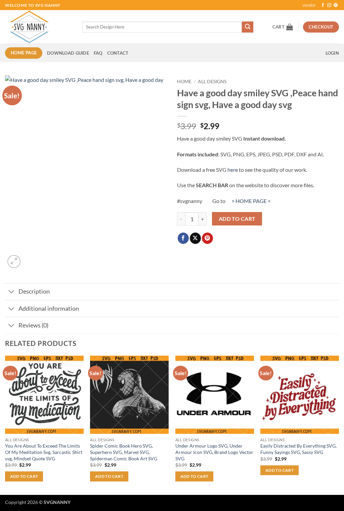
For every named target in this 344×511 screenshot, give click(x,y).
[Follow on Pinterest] (336, 5)
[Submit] (247, 27)
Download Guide (68, 53)
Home (184, 81)
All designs (212, 81)
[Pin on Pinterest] (207, 238)
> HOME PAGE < (251, 201)
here (232, 169)
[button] (282, 26)
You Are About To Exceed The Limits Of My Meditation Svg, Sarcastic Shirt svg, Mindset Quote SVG (43, 452)
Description (34, 291)
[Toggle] (11, 292)
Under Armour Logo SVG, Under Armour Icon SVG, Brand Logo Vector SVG (214, 452)
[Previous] (5, 424)
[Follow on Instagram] (329, 5)
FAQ (98, 53)
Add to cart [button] (24, 476)
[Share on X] (195, 238)
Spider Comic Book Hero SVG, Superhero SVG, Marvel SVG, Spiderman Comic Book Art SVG (123, 452)
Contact (118, 53)
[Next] (339, 424)
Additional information (48, 308)
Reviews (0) (33, 325)
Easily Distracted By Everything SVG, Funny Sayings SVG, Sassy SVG (298, 449)
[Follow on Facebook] (323, 5)
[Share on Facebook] (183, 238)
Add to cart (237, 219)
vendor (309, 5)
